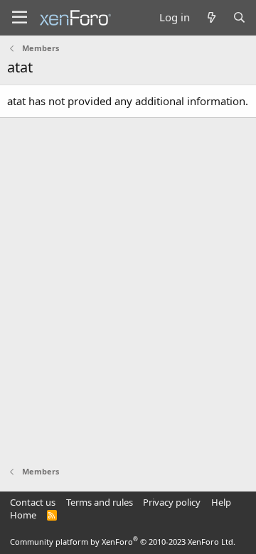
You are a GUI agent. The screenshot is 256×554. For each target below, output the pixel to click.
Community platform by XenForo (122, 541)
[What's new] (211, 17)
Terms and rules (99, 502)
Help (221, 502)
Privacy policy (172, 502)
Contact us (32, 502)
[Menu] (19, 18)
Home (23, 515)
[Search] (239, 17)
